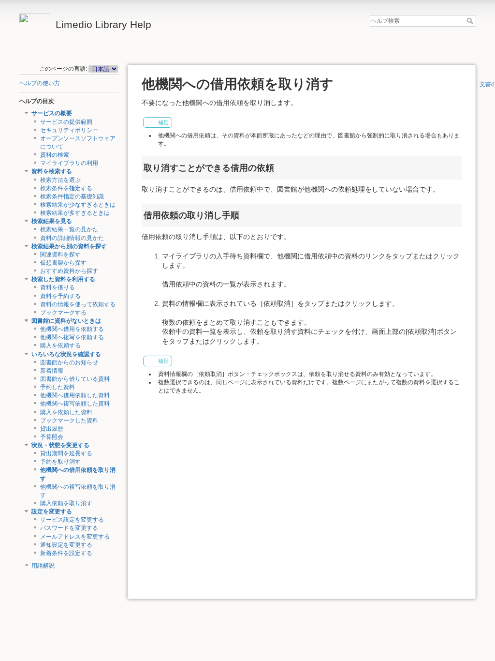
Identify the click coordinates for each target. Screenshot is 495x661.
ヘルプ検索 (471, 20)
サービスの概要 (51, 113)
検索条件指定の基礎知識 (72, 196)
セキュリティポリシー (69, 130)
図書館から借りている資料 (75, 379)
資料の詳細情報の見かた (72, 238)
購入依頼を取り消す (66, 503)
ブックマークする (63, 312)
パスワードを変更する (69, 528)
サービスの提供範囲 (66, 122)
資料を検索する (51, 171)
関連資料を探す (60, 254)
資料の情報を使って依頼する (78, 304)
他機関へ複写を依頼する (72, 337)
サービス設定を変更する (72, 519)
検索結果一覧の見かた (69, 229)
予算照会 (51, 437)
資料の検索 (54, 154)
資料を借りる (57, 287)
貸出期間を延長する (66, 453)
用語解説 (43, 565)
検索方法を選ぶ (60, 180)
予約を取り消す (60, 461)
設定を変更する (51, 511)
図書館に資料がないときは (66, 320)
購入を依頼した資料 (66, 412)
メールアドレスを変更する (75, 536)
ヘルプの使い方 (39, 83)
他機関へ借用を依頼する (72, 329)
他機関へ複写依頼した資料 (75, 403)
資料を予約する (60, 296)
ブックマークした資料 (69, 420)
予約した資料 (57, 387)
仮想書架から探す (63, 262)
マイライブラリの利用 (69, 163)
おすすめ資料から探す (69, 271)
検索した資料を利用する (63, 279)
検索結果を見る (51, 221)
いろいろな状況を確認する (66, 354)
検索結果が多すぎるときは (75, 213)
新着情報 (51, 370)
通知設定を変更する (66, 544)
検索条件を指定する (66, 188)
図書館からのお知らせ (69, 362)
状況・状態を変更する (60, 445)
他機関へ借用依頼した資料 (75, 395)
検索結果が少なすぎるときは (78, 204)
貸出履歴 (51, 428)
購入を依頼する (60, 345)
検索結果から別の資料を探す (69, 246)
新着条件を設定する (66, 553)
